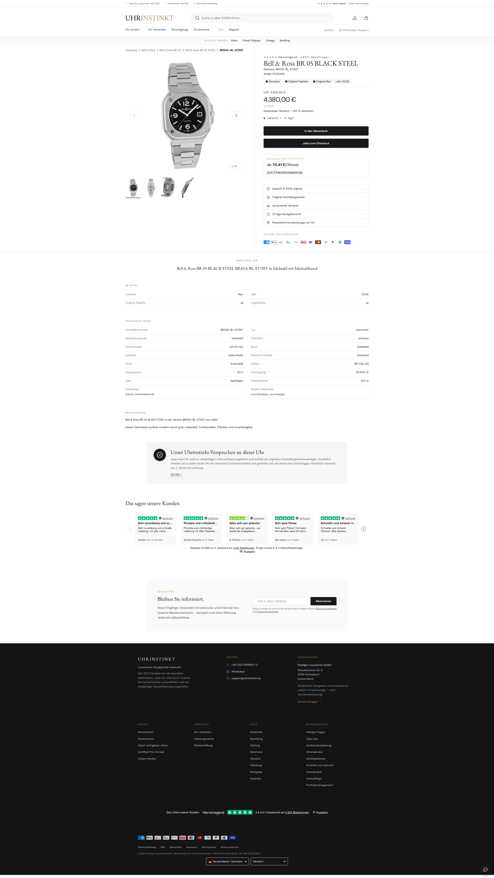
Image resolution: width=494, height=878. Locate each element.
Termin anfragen (308, 701)
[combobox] (262, 18)
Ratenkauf (256, 752)
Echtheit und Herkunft (320, 765)
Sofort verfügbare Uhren (153, 745)
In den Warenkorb (316, 131)
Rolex (234, 40)
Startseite (131, 50)
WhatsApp (238, 671)
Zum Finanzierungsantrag (285, 172)
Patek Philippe (252, 40)
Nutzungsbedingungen (267, 611)
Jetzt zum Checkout (316, 143)
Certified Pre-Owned (151, 752)
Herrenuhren (145, 732)
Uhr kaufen (132, 29)
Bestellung (256, 739)
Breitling (285, 40)
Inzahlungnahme (204, 739)
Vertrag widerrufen (230, 847)
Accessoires (202, 29)
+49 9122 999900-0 (244, 664)
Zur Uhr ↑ (176, 474)
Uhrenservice (314, 752)
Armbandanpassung (319, 745)
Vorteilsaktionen (316, 758)
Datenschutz (175, 847)
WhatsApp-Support (356, 30)
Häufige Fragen (315, 732)
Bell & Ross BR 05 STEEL (200, 50)
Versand (255, 758)
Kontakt (329, 30)
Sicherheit (256, 732)
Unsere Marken (147, 758)
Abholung (256, 765)
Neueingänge (179, 29)
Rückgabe (256, 772)
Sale (220, 29)
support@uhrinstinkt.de (246, 678)
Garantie (255, 778)
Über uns (311, 739)
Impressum (191, 847)
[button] (366, 18)
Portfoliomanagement (319, 785)
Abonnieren (323, 601)
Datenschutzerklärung (326, 608)
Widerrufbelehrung (147, 847)
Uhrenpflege (313, 778)
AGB (163, 847)
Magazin (234, 29)
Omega (270, 40)
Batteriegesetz (209, 847)
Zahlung (255, 745)
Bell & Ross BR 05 (170, 50)
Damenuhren (146, 739)
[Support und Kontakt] (485, 869)
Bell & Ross (148, 50)
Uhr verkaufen (157, 29)
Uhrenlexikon (314, 772)
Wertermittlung (203, 745)
